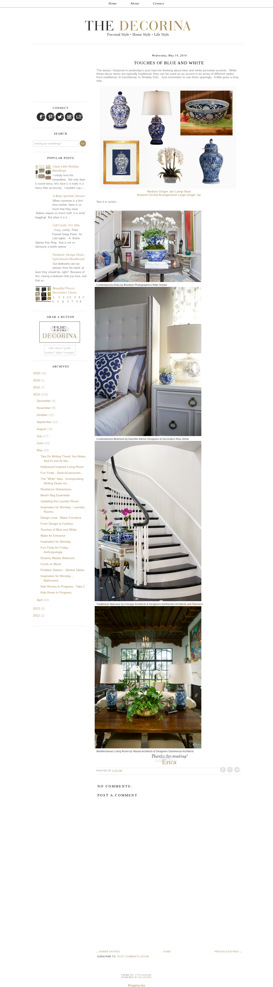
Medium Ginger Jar (160, 191)
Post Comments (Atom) (133, 956)
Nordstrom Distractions (56, 489)
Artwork (142, 195)
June (40, 443)
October (42, 415)
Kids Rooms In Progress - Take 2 (63, 586)
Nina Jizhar (182, 439)
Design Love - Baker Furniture (61, 517)
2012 (37, 615)
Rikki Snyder (159, 284)
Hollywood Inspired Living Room (62, 467)
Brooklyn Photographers (138, 284)
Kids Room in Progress (56, 592)
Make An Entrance (53, 535)
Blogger (145, 977)
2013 (37, 608)
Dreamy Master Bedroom (58, 558)
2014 (37, 394)
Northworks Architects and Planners (182, 604)
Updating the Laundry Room (60, 501)
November (44, 408)
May (40, 450)
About (135, 3)
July (40, 436)
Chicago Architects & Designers (142, 604)
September (44, 422)
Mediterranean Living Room (112, 751)
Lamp (179, 191)
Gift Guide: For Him (66, 225)
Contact (158, 3)
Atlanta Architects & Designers (150, 751)
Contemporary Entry (108, 284)
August (42, 429)
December (44, 400)
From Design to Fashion (57, 523)
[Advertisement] (126, 919)
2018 (37, 380)
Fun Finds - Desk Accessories (61, 472)
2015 (37, 387)
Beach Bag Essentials (55, 495)
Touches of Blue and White (59, 529)
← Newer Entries (108, 951)
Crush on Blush (51, 564)
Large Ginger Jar (189, 195)
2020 (37, 373)
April (40, 600)
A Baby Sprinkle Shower (69, 196)
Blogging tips (136, 985)
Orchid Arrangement (162, 195)
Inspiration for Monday (56, 541)
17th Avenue (143, 975)
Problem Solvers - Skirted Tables (62, 570)
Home (113, 3)
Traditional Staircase (108, 604)
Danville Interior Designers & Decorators (151, 439)
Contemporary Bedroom (110, 439)
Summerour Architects (181, 751)
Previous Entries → (228, 951)
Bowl (187, 191)
